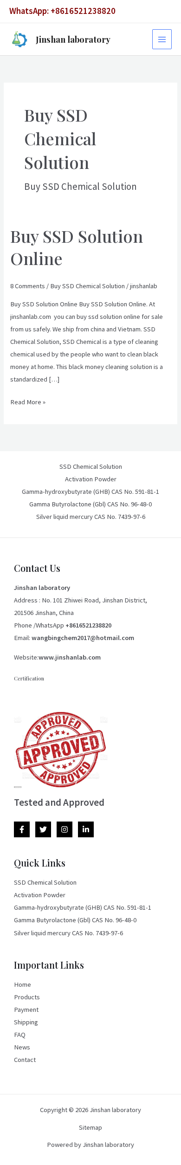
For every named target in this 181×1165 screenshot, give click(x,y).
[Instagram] (64, 829)
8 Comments (27, 286)
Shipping (26, 1022)
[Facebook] (22, 829)
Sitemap (90, 1127)
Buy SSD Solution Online (76, 247)
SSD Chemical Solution (90, 466)
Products (27, 997)
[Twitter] (43, 829)
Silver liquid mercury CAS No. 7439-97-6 (90, 516)
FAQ (20, 1034)
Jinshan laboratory (73, 39)
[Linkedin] (86, 829)
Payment (26, 1009)
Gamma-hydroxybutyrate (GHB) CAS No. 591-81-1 (90, 491)
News (22, 1047)
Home (22, 984)
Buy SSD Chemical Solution (87, 286)
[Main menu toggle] (162, 39)
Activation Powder (90, 479)
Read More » (27, 401)
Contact (25, 1059)
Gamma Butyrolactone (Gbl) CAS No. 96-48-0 (90, 504)
